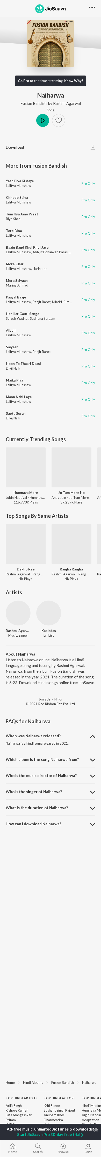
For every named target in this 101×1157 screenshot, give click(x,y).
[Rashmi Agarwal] (18, 613)
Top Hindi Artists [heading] (22, 1098)
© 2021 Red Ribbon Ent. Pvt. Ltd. (50, 704)
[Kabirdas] (48, 613)
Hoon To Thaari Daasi (23, 364)
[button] (58, 120)
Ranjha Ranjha (71, 569)
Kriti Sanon (52, 1106)
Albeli (11, 330)
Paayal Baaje (16, 297)
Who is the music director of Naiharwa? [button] (41, 775)
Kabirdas (48, 631)
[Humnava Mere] (26, 467)
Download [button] (15, 147)
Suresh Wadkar (17, 318)
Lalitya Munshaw (18, 185)
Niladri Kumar (62, 302)
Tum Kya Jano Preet (22, 214)
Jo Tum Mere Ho (71, 493)
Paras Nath (67, 252)
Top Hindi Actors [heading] (60, 1098)
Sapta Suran (16, 413)
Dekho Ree (26, 569)
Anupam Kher (54, 1115)
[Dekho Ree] (26, 544)
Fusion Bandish (33, 103)
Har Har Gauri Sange (22, 314)
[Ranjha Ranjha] (72, 544)
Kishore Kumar (17, 1110)
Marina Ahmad (17, 285)
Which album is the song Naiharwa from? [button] (42, 759)
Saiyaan (12, 347)
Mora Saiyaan (17, 280)
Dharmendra (53, 1120)
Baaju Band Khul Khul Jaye (27, 247)
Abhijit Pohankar (45, 252)
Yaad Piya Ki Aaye (20, 181)
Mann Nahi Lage (19, 397)
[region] (50, 1082)
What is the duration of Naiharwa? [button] (37, 807)
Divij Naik (13, 368)
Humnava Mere (25, 493)
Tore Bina (14, 231)
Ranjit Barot (42, 302)
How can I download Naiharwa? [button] (33, 823)
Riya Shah (13, 219)
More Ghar (15, 264)
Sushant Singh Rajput (59, 1110)
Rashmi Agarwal (67, 103)
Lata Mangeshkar (19, 1115)
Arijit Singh (14, 1106)
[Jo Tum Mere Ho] (72, 467)
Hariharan (40, 269)
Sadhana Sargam (42, 318)
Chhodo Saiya (17, 197)
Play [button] (42, 120)
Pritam (11, 1120)
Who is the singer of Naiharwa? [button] (34, 791)
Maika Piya (14, 380)
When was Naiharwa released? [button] (33, 735)
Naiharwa (89, 1082)
